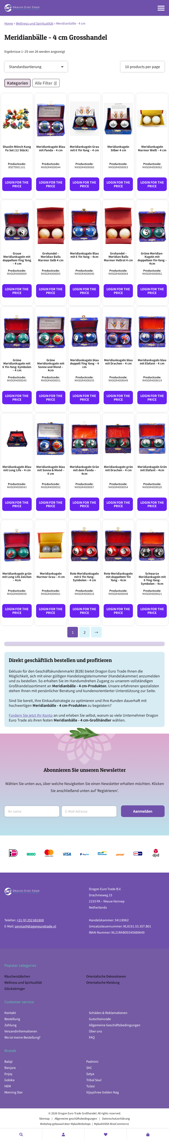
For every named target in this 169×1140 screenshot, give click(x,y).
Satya (90, 1073)
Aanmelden (142, 811)
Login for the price (17, 184)
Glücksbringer (14, 988)
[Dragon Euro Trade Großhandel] (22, 8)
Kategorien (17, 83)
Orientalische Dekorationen (106, 976)
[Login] (63, 1134)
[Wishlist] (105, 1134)
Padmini (92, 1061)
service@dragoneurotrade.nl (35, 926)
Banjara (10, 1067)
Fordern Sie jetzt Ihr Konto (31, 715)
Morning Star (13, 1092)
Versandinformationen (20, 1031)
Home (8, 23)
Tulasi (90, 1086)
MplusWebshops (81, 1124)
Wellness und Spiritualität (34, 23)
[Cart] (148, 1134)
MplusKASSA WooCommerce (111, 1124)
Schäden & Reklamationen (108, 1012)
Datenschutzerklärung (116, 1118)
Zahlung (10, 1025)
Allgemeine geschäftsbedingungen (76, 1118)
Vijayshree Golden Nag (102, 1092)
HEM (7, 1086)
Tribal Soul (93, 1080)
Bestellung (12, 1019)
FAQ (92, 1037)
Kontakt (10, 1012)
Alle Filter (43, 83)
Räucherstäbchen (17, 976)
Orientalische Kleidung (102, 982)
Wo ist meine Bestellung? (22, 1037)
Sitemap (44, 1118)
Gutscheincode (100, 1019)
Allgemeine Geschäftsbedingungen (114, 1025)
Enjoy (8, 1073)
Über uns (95, 1031)
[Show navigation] (161, 8)
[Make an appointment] (21, 1134)
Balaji (8, 1061)
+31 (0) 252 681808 (30, 920)
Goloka (9, 1080)
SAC (89, 1067)
